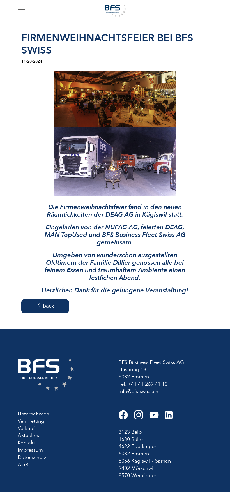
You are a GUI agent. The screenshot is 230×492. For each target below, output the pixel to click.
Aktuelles (28, 435)
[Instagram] (142, 417)
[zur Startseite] (115, 10)
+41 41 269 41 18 (147, 384)
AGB (23, 464)
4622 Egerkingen (138, 446)
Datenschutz (32, 457)
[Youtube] (157, 417)
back (48, 305)
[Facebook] (126, 417)
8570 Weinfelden (138, 475)
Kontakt (26, 442)
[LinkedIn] (171, 417)
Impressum (30, 450)
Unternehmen (33, 413)
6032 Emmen (134, 453)
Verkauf (26, 428)
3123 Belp (130, 432)
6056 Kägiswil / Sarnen (145, 461)
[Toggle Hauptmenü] (21, 8)
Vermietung (31, 421)
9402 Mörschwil (137, 468)
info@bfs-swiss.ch (138, 391)
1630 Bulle (131, 439)
